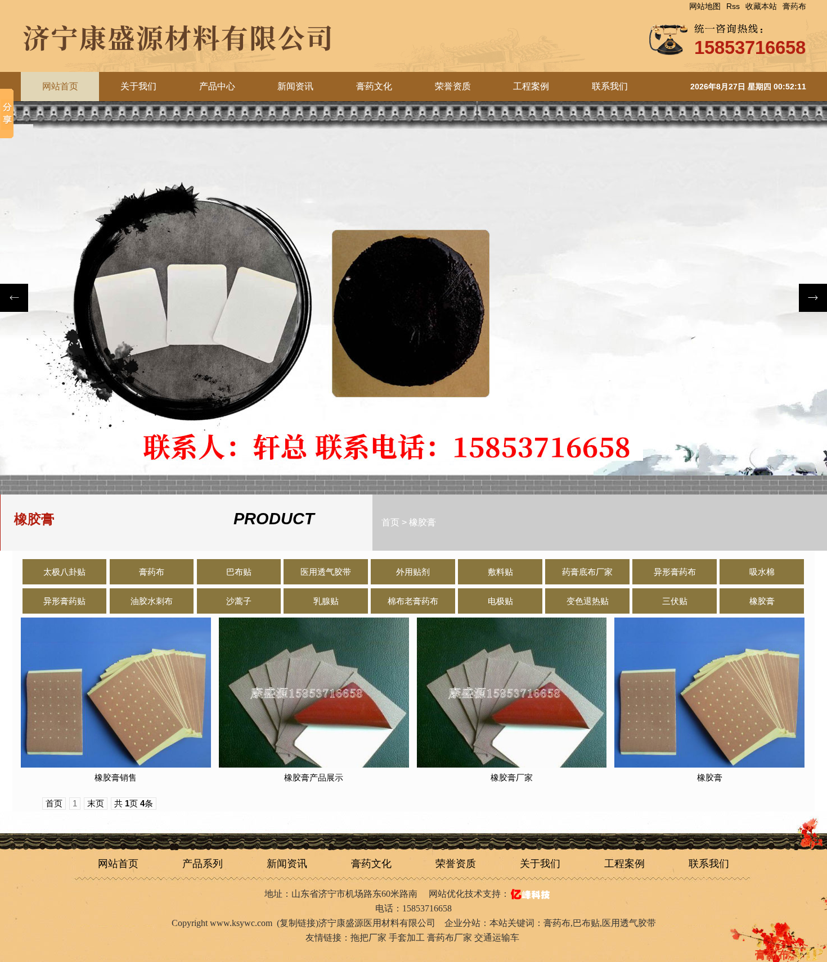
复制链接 (298, 923)
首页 (390, 522)
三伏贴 (674, 601)
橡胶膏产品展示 (313, 777)
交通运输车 (496, 937)
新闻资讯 (295, 86)
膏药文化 (374, 86)
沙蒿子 (238, 601)
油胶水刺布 (152, 601)
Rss (733, 6)
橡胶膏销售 (116, 777)
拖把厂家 (368, 937)
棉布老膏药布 (413, 601)
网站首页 (118, 863)
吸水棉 (762, 572)
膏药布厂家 (449, 937)
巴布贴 (238, 572)
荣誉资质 (453, 86)
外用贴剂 (413, 572)
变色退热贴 (588, 601)
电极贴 (500, 601)
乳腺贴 (326, 601)
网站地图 (705, 6)
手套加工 (407, 937)
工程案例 (531, 86)
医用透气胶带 (325, 572)
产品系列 (202, 863)
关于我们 (138, 86)
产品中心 (217, 86)
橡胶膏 (422, 522)
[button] (813, 298)
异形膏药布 (675, 572)
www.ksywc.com (241, 923)
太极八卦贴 (64, 572)
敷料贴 (500, 572)
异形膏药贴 (64, 601)
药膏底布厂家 (587, 572)
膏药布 (794, 6)
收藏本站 (761, 6)
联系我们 (610, 86)
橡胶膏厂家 (512, 777)
